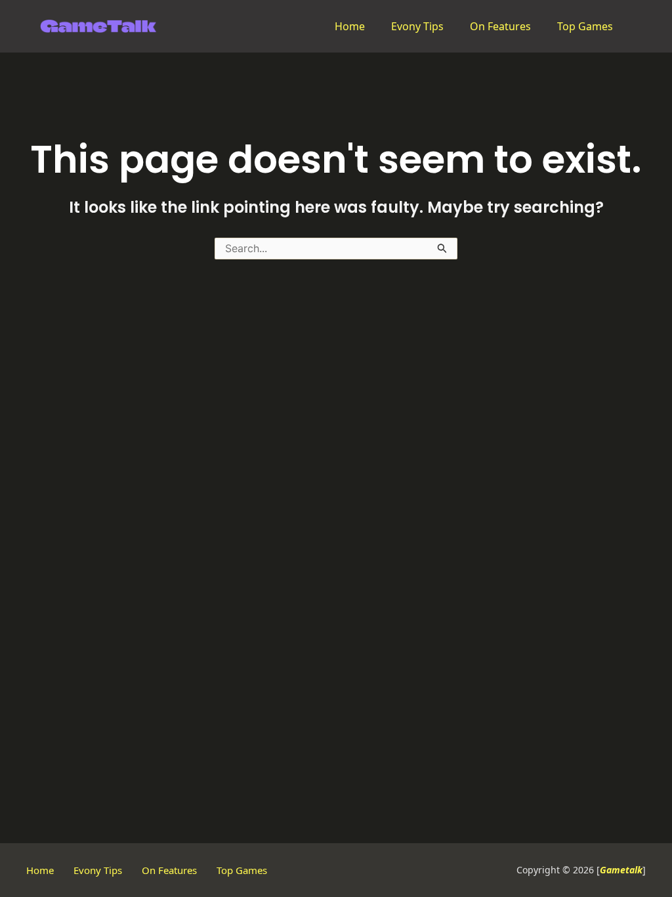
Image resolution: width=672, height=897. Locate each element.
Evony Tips (417, 26)
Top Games (585, 26)
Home (350, 26)
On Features (500, 26)
